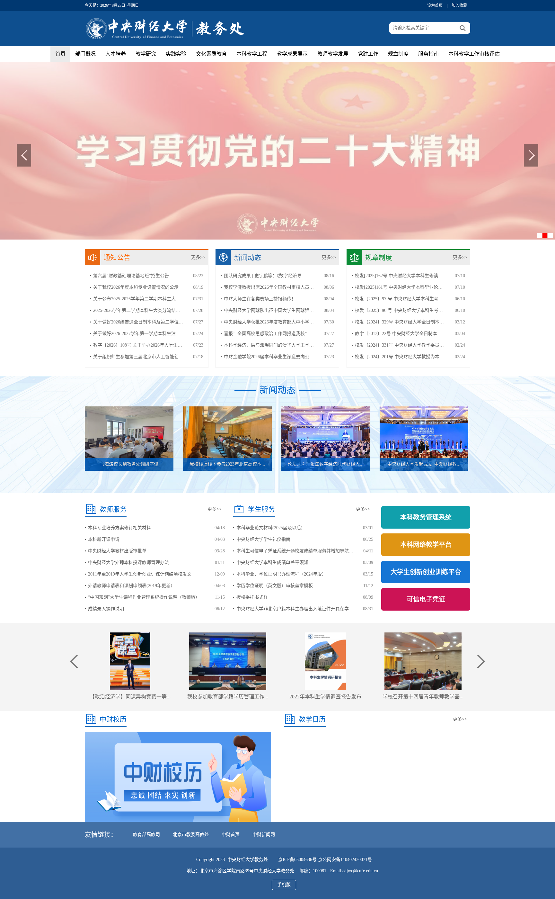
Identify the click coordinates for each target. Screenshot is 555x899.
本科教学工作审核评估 (474, 54)
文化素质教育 (211, 54)
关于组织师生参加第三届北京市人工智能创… (138, 356)
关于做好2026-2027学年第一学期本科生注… (136, 333)
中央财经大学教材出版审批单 (117, 551)
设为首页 (435, 5)
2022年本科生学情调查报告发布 (228, 696)
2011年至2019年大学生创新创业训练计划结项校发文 (139, 574)
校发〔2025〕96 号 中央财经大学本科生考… (399, 310)
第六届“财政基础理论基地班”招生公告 (131, 275)
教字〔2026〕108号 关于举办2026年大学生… (137, 345)
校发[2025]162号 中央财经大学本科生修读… (399, 275)
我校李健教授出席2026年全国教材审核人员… (269, 287)
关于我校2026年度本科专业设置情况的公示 (136, 287)
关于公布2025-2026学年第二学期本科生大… (136, 298)
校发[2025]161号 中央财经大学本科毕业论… (399, 287)
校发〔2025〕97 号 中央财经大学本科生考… (399, 298)
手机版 (284, 884)
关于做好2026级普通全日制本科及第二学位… (138, 322)
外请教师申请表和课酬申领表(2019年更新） (131, 585)
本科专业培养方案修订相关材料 (119, 527)
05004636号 (305, 859)
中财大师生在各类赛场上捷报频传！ (260, 298)
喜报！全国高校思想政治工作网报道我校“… (267, 333)
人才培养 (115, 54)
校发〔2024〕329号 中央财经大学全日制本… (399, 322)
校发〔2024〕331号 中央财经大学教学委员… (399, 345)
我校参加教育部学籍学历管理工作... (130, 696)
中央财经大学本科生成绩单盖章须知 (272, 562)
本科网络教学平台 (426, 544)
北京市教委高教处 (191, 834)
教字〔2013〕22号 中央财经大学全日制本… (398, 333)
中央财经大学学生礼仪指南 (263, 539)
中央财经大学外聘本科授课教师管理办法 (128, 562)
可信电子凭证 (426, 599)
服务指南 (428, 54)
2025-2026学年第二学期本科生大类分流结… (136, 310)
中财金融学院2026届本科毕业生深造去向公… (269, 356)
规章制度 (398, 54)
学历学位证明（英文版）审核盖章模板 (274, 585)
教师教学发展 (332, 54)
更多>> (198, 257)
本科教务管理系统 (426, 517)
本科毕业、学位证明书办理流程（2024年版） (281, 574)
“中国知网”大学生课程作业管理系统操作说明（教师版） (144, 597)
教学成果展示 (292, 54)
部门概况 (85, 54)
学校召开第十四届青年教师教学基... (325, 696)
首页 (60, 54)
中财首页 (231, 834)
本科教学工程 (251, 54)
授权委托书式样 (252, 597)
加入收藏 (459, 5)
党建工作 (368, 54)
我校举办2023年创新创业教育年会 (423, 696)
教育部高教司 (146, 834)
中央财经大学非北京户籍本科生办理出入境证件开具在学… (294, 608)
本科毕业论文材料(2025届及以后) (269, 527)
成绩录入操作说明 (106, 608)
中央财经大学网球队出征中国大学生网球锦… (269, 310)
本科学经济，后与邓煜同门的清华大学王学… (269, 345)
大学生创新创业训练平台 (426, 572)
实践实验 (176, 54)
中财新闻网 (263, 834)
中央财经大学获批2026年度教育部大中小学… (269, 322)
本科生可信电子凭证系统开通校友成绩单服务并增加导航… (294, 551)
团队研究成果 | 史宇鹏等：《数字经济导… (265, 275)
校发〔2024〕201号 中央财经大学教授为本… (399, 356)
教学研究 (146, 54)
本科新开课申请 (103, 539)
